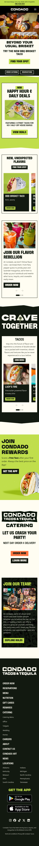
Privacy (20, 834)
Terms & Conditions (11, 834)
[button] (35, 9)
